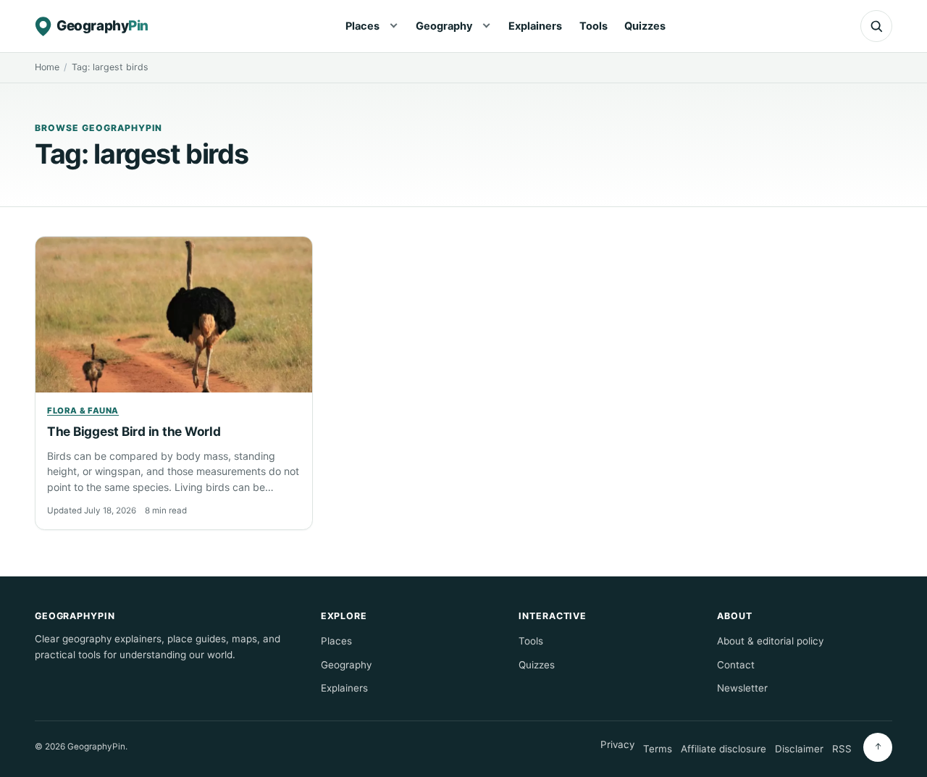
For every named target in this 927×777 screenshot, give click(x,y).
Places (362, 26)
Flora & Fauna (83, 411)
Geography (444, 26)
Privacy (617, 744)
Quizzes (645, 26)
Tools (593, 26)
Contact (736, 665)
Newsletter (742, 688)
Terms (657, 749)
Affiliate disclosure (723, 749)
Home (47, 67)
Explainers (535, 26)
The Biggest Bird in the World (133, 431)
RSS (842, 749)
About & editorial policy (770, 641)
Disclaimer (799, 749)
